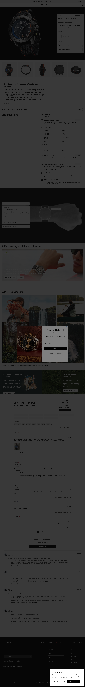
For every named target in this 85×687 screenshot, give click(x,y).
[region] (67, 677)
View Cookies (56, 681)
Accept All (70, 681)
